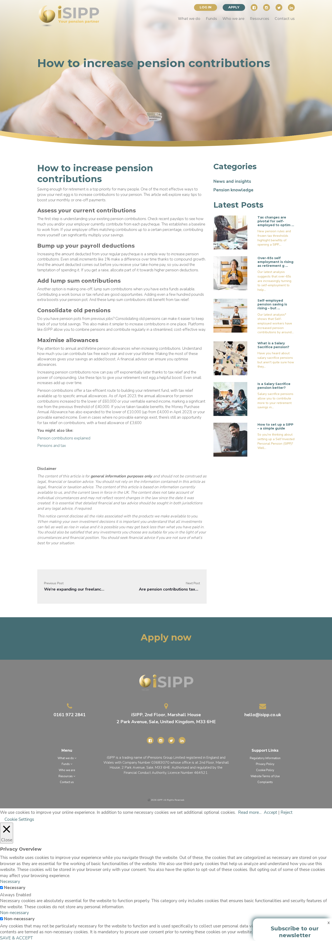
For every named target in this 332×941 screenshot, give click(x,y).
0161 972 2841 (70, 715)
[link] (69, 16)
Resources (259, 18)
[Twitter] (279, 7)
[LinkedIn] (291, 7)
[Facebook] (254, 7)
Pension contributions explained (63, 438)
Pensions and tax (51, 445)
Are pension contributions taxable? (169, 589)
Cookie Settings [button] (19, 819)
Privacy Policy (265, 764)
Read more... (250, 812)
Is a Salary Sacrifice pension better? (273, 386)
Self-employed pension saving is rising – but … (272, 304)
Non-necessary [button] (14, 913)
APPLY (233, 7)
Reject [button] (286, 812)
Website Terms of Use (265, 776)
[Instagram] (266, 7)
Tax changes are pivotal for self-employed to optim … (275, 221)
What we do (189, 18)
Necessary (14, 888)
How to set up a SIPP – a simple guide (275, 426)
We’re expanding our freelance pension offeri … (74, 589)
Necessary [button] (10, 882)
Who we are (233, 18)
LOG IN (205, 7)
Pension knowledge (233, 190)
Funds (211, 18)
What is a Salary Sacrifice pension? (273, 345)
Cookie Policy (265, 770)
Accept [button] (270, 812)
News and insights (232, 181)
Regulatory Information (265, 758)
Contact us (285, 18)
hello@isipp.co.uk (262, 715)
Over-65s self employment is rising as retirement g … (275, 262)
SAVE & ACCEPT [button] (16, 938)
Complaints (265, 782)
